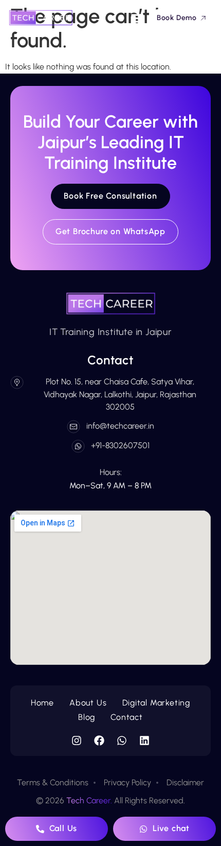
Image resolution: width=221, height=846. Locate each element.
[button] (137, 18)
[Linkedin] (144, 740)
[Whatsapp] (122, 740)
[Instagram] (76, 740)
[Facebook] (99, 740)
